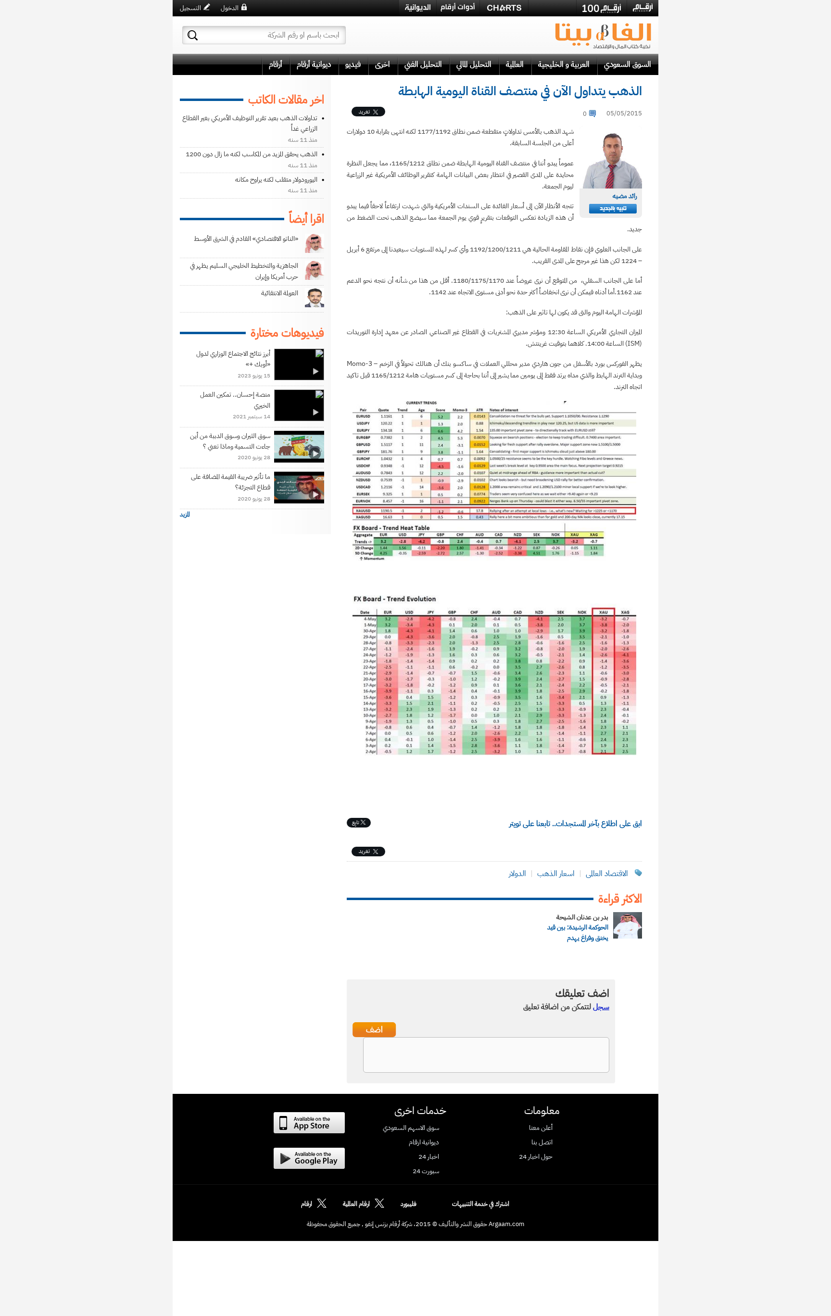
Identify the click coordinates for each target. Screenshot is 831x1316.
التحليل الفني (423, 64)
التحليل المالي (473, 64)
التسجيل (190, 8)
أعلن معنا (541, 1128)
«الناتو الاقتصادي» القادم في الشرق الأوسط (246, 239)
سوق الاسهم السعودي (411, 1128)
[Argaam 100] (601, 8)
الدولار (517, 873)
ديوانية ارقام (424, 1142)
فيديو (353, 64)
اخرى (382, 64)
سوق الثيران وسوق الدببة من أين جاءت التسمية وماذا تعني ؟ (230, 441)
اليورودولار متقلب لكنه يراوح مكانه (276, 180)
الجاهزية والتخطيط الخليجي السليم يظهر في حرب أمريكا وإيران (244, 271)
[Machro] (552, 7)
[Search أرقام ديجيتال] (193, 35)
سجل (601, 1007)
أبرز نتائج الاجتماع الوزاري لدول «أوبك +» (233, 359)
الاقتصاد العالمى (607, 873)
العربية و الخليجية (564, 64)
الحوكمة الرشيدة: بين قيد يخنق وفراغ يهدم (577, 932)
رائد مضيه (625, 196)
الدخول (230, 8)
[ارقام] (643, 7)
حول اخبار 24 (536, 1157)
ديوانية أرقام (314, 64)
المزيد (185, 514)
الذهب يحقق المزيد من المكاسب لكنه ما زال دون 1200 (251, 154)
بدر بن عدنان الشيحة (582, 917)
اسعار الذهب (556, 873)
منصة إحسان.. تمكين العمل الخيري (235, 399)
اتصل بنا (542, 1142)
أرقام (275, 64)
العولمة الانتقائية (279, 293)
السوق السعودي (627, 64)
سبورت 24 (426, 1171)
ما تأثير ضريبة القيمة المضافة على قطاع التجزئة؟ (230, 482)
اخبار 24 (428, 1157)
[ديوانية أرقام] (417, 8)
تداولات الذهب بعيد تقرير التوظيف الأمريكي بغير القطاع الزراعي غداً (249, 123)
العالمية (515, 64)
